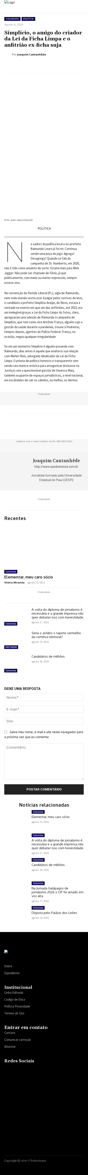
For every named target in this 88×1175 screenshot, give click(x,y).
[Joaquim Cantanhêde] (8, 54)
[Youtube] (40, 1070)
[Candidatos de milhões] (16, 664)
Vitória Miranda (14, 582)
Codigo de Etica (14, 999)
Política (28, 19)
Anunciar (10, 1046)
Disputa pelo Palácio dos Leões (54, 913)
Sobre (8, 966)
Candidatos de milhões (48, 656)
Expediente (12, 973)
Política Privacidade (17, 1006)
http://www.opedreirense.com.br (56, 466)
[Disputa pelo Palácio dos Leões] (16, 915)
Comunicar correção (17, 1040)
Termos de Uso (14, 1013)
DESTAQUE (11, 647)
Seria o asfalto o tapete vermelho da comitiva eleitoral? (56, 635)
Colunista (12, 19)
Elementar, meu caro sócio (28, 577)
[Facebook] (7, 1070)
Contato (9, 1033)
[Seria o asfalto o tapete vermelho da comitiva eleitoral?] (16, 640)
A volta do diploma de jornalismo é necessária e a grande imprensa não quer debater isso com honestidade (58, 613)
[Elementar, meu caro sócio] (44, 545)
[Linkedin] (24, 1070)
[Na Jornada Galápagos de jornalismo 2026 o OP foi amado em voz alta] (16, 891)
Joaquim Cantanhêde (31, 54)
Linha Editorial (13, 992)
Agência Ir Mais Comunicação (63, 1166)
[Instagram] (16, 1070)
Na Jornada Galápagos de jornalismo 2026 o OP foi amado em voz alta (58, 892)
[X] (32, 1070)
